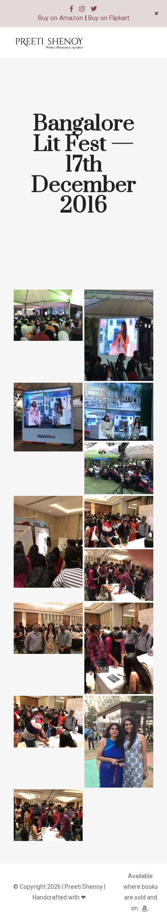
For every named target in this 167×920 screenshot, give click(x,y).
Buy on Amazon (60, 18)
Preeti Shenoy (84, 886)
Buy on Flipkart (108, 18)
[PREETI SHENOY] (49, 42)
